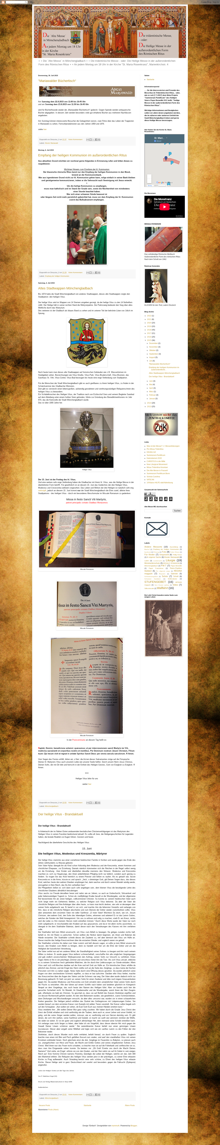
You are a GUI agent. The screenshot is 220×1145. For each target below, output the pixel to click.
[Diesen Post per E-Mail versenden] (87, 139)
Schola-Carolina (153, 477)
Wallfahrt (162, 588)
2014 (149, 403)
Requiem (162, 574)
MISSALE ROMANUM (171, 563)
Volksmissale (149, 588)
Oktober (152, 350)
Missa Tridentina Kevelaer (157, 467)
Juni (151, 381)
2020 (149, 323)
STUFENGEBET (155, 581)
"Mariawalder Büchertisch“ (57, 81)
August (152, 357)
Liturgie (170, 560)
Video (175, 585)
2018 (149, 330)
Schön (165, 576)
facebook (147, 552)
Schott (175, 576)
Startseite (87, 1105)
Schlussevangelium (151, 576)
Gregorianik (164, 555)
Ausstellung (174, 547)
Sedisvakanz (172, 579)
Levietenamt (157, 561)
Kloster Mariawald (51, 143)
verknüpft (42, 490)
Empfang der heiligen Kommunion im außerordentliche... (164, 368)
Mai (151, 384)
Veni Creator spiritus (161, 585)
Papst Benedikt (176, 566)
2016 (149, 337)
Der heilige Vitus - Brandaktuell (60, 814)
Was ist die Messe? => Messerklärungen (163, 446)
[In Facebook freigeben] (96, 139)
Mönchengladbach (51, 806)
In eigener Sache (154, 557)
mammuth (115, 1126)
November (153, 347)
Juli (151, 361)
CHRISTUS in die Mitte (156, 461)
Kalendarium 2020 (154, 458)
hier (45, 129)
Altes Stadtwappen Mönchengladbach (65, 288)
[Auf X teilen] (93, 139)
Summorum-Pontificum (156, 455)
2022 (149, 316)
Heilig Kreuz (177, 555)
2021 (149, 319)
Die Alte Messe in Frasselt (157, 470)
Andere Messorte (153, 547)
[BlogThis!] (90, 139)
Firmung (156, 552)
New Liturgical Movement (157, 464)
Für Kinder (149, 554)
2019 (149, 326)
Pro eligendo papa (163, 571)
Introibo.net (151, 452)
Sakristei (174, 574)
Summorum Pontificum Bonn (158, 473)
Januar (152, 399)
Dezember (153, 343)
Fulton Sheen (175, 552)
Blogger (134, 1126)
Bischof (147, 549)
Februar (152, 395)
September (154, 354)
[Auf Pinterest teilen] (99, 139)
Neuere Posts (44, 1105)
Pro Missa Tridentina (155, 449)
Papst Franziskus (156, 568)
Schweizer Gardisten (152, 579)
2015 (149, 340)
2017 (149, 333)
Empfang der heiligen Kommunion (57, 276)
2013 (149, 406)
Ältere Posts (130, 1105)
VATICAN (150, 480)
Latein (146, 561)
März (151, 392)
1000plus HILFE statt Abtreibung (160, 483)
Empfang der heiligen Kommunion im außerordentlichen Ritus (82, 155)
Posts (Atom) (53, 1110)
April (151, 388)
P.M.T (163, 565)
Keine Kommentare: (76, 139)
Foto (164, 552)
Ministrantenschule (152, 563)
